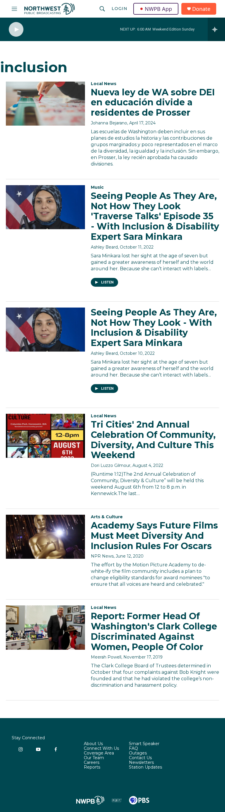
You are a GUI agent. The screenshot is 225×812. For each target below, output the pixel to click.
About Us (93, 744)
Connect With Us (101, 748)
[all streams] (216, 29)
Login (119, 8)
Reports (92, 767)
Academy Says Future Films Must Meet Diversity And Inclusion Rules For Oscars (154, 535)
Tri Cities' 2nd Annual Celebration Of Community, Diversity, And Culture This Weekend (153, 439)
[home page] (49, 9)
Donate (201, 9)
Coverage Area (99, 753)
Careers (91, 762)
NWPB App (158, 8)
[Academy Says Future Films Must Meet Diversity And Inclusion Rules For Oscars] (45, 537)
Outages (138, 753)
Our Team (94, 758)
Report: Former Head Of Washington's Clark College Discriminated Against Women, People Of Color (154, 631)
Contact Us (140, 758)
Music (97, 187)
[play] (16, 29)
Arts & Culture (107, 516)
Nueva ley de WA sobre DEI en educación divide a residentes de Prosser (153, 102)
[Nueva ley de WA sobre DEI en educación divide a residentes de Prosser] (45, 104)
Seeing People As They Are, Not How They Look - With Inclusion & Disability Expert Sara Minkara (154, 327)
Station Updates (145, 767)
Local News (103, 83)
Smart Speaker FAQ (144, 746)
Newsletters (141, 762)
